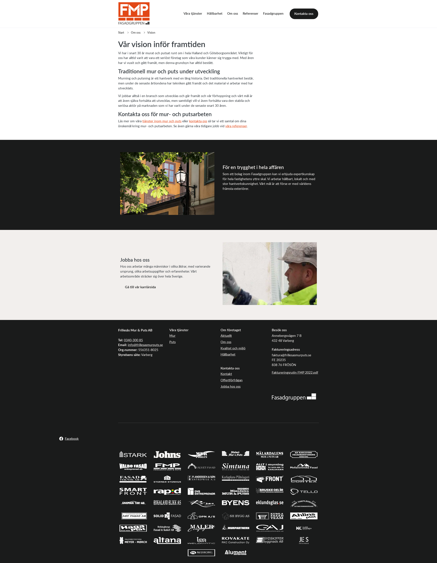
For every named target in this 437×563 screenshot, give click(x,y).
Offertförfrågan (232, 380)
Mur (172, 336)
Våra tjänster (193, 13)
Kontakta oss (303, 14)
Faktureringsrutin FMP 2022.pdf (295, 372)
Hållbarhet (214, 13)
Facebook (72, 439)
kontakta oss (198, 121)
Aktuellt (226, 336)
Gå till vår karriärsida (140, 287)
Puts (172, 342)
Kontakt (226, 374)
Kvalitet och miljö (233, 348)
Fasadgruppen (273, 13)
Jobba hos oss (231, 386)
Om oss (232, 13)
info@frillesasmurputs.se (145, 345)
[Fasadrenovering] (294, 397)
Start (121, 32)
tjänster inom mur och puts (161, 121)
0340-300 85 (133, 340)
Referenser (250, 13)
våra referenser (236, 126)
